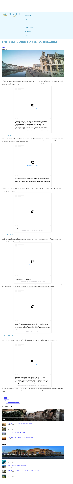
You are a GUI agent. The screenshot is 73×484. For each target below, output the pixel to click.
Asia (26, 23)
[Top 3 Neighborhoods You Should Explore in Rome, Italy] (33, 420)
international (6, 399)
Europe (27, 19)
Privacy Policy (38, 482)
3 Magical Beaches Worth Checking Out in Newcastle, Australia (20, 423)
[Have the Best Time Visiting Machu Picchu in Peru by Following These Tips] (4, 477)
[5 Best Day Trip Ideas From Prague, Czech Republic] (4, 430)
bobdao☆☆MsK (26, 385)
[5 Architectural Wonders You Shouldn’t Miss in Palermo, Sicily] (33, 458)
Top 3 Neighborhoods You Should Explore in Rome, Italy (18, 417)
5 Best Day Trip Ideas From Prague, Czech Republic (17, 427)
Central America (29, 27)
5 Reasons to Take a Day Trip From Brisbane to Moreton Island (20, 460)
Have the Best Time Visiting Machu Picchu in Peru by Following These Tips (21, 475)
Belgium (5, 397)
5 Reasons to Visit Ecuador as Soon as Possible (17, 465)
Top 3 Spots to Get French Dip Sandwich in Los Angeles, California (20, 437)
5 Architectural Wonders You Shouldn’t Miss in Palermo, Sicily (20, 454)
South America (29, 31)
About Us (31, 482)
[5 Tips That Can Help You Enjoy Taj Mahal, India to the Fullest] (4, 435)
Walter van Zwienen (26, 130)
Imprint (44, 482)
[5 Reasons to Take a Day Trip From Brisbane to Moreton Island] (4, 463)
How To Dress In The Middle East (13, 403)
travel (5, 400)
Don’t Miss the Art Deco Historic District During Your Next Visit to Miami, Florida (23, 470)
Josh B (4, 419)
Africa (26, 35)
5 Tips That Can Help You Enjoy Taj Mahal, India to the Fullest (19, 432)
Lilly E (4, 457)
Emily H (3, 47)
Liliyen (27, 281)
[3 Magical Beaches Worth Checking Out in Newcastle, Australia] (4, 425)
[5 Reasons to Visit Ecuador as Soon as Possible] (4, 468)
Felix (27, 331)
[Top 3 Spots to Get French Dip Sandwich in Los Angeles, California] (4, 439)
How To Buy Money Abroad (13, 402)
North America (29, 15)
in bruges (16, 228)
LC (27, 230)
